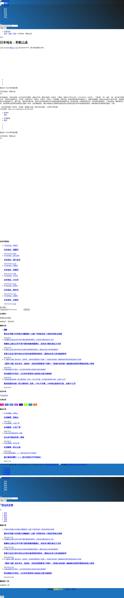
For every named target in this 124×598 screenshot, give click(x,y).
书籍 (2, 404)
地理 (5, 120)
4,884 (14, 253)
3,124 (14, 284)
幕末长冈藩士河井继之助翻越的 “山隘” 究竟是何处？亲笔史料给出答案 (33, 334)
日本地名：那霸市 (11, 250)
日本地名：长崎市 (11, 300)
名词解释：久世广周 (12, 427)
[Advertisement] (58, 62)
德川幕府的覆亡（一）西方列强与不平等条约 (22, 457)
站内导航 (7, 474)
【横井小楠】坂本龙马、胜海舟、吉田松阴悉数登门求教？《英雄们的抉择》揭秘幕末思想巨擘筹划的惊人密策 (49, 364)
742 (12, 567)
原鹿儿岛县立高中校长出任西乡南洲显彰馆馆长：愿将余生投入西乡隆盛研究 (35, 354)
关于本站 (7, 468)
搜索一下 (3, 28)
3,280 (14, 274)
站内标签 (7, 470)
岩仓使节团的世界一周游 (14, 437)
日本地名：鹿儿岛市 (12, 260)
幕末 (5, 11)
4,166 (14, 304)
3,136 (14, 263)
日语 (21, 404)
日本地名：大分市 (11, 280)
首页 (5, 9)
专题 (5, 15)
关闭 (2, 597)
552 (12, 577)
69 (12, 537)
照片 (26, 404)
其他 (5, 17)
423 (12, 547)
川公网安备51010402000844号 (77, 464)
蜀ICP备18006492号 (52, 464)
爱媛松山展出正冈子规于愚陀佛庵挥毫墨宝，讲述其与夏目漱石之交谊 (32, 344)
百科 (14, 33)
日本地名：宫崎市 (11, 270)
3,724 (14, 294)
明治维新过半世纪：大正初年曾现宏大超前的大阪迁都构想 (28, 374)
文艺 (16, 404)
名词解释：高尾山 (11, 417)
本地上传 (26, 309)
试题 (35, 404)
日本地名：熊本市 (11, 290)
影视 (11, 404)
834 (12, 557)
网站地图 (7, 472)
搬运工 (12, 48)
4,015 (16, 48)
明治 (5, 13)
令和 (5, 329)
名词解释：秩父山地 (12, 447)
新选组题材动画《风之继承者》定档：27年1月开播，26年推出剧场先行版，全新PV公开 (40, 384)
